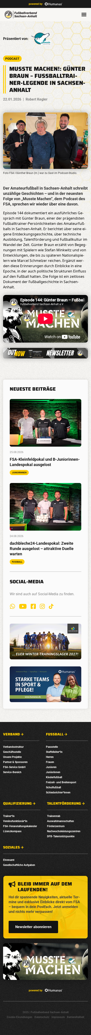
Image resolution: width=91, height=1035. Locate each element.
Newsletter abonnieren (33, 927)
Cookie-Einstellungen (19, 1017)
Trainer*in (9, 816)
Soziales (11, 847)
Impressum (58, 1017)
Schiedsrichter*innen (58, 792)
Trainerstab (53, 816)
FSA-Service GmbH (14, 767)
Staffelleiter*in (54, 751)
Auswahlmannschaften (60, 821)
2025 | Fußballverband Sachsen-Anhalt (46, 1012)
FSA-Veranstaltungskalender (20, 826)
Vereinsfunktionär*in (15, 821)
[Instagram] (42, 606)
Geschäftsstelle (12, 751)
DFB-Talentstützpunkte (60, 836)
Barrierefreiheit (75, 1017)
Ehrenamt (8, 860)
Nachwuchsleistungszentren (63, 831)
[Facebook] (33, 606)
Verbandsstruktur (13, 746)
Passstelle (52, 746)
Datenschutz (41, 1017)
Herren (50, 757)
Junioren (51, 767)
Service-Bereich (12, 772)
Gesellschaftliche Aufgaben (19, 865)
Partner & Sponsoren (15, 762)
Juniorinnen (53, 772)
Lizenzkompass (12, 831)
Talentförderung (64, 803)
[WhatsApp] (12, 606)
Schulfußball (53, 787)
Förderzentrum (55, 826)
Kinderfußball (54, 777)
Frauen (50, 762)
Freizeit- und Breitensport (61, 782)
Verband (11, 734)
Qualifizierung (17, 803)
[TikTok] (51, 606)
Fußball (55, 734)
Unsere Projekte (12, 757)
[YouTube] (23, 606)
